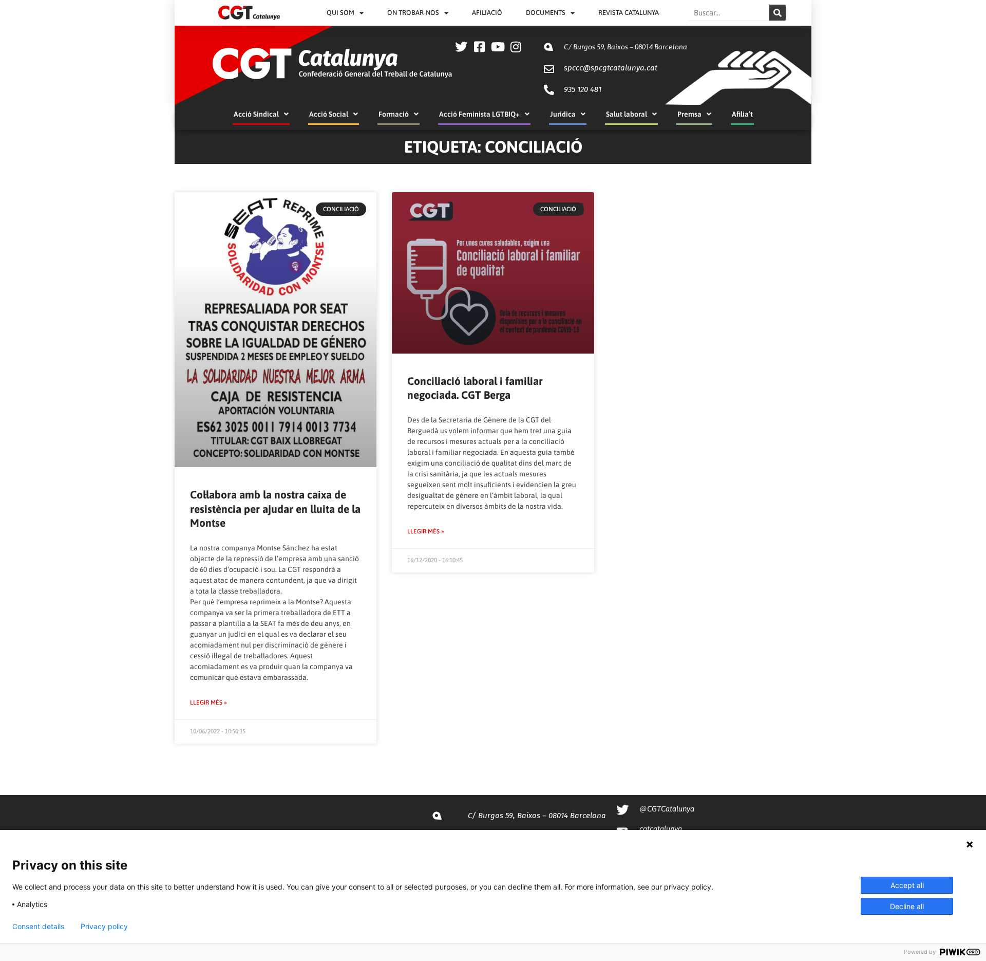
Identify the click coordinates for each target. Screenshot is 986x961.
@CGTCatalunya (666, 808)
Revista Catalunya (628, 12)
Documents (545, 12)
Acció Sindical (256, 114)
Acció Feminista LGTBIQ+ (479, 114)
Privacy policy (104, 926)
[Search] (777, 13)
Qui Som (340, 12)
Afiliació (487, 12)
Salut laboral (626, 114)
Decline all (907, 906)
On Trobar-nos (413, 12)
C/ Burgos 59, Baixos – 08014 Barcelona (625, 47)
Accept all (907, 885)
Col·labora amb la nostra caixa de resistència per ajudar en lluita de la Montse (275, 508)
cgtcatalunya (660, 828)
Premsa (689, 114)
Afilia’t (742, 114)
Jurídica (563, 114)
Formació (393, 114)
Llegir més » (208, 702)
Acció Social (328, 114)
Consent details (38, 926)
